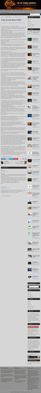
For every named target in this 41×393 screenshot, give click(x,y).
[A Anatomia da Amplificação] (30, 100)
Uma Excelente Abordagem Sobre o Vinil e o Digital (35, 269)
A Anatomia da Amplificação (34, 100)
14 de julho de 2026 (35, 126)
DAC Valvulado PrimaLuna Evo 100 (35, 262)
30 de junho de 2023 (35, 203)
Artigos (29, 19)
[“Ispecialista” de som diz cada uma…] (30, 166)
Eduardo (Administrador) (13, 22)
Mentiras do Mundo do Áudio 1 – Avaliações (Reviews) (35, 145)
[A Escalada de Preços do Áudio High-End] (30, 93)
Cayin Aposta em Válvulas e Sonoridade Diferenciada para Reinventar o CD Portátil (36, 69)
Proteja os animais (20, 10)
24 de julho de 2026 (35, 80)
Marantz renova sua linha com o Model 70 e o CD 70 (36, 86)
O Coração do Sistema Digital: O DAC (36, 138)
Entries (29, 294)
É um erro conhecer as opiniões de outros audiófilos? (36, 227)
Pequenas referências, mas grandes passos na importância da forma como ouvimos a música (36, 234)
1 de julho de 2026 (35, 133)
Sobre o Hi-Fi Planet (7, 10)
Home (2, 10)
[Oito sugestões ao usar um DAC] (30, 202)
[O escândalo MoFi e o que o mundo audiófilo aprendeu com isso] (30, 213)
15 (33, 252)
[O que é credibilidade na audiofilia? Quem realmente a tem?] (30, 172)
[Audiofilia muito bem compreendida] (30, 208)
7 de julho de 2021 (35, 271)
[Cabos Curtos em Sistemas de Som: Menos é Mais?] (30, 46)
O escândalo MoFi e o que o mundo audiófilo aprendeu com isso (35, 214)
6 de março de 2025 (35, 188)
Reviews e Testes (21, 22)
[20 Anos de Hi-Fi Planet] (30, 160)
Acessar (29, 292)
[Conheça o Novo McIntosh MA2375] (30, 132)
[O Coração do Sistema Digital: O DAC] (30, 138)
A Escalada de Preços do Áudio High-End (35, 93)
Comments (30, 296)
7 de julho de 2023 (35, 196)
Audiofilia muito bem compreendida (35, 207)
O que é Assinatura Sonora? (35, 61)
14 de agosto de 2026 (36, 33)
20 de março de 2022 (36, 222)
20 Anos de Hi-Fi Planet (36, 159)
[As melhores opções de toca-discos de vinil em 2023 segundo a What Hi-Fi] (30, 194)
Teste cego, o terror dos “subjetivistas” (35, 221)
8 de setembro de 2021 (36, 251)
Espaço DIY (29, 23)
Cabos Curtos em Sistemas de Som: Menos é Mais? (35, 46)
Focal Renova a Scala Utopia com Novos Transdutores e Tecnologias (35, 78)
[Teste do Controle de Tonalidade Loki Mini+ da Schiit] (30, 256)
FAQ (33, 10)
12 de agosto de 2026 (36, 56)
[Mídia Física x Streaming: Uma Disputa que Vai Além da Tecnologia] (30, 107)
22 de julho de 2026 (35, 94)
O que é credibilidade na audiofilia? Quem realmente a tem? (36, 172)
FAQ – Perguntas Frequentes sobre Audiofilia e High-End (35, 153)
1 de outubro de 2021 (36, 237)
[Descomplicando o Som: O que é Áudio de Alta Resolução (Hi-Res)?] (30, 115)
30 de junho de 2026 (35, 139)
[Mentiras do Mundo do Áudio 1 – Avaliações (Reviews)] (30, 145)
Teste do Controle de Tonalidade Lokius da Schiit (36, 249)
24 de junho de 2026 (35, 160)
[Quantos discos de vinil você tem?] (30, 277)
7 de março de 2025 (35, 180)
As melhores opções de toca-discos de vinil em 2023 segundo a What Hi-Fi (36, 194)
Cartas (30, 10)
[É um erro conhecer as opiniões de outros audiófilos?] (30, 227)
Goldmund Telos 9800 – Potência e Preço (36, 32)
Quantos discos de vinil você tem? (35, 276)
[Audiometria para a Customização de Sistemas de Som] (30, 243)
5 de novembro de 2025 (36, 167)
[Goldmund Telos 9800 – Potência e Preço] (30, 32)
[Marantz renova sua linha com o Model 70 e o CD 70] (30, 86)
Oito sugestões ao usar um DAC (35, 202)
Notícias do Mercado (31, 24)
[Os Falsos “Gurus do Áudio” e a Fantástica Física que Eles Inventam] (30, 123)
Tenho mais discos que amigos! (35, 179)
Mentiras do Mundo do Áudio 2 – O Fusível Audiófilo (36, 54)
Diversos (29, 21)
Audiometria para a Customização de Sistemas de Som (35, 243)
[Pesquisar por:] (35, 14)
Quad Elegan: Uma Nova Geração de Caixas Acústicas (35, 39)
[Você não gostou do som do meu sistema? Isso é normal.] (30, 186)
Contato (26, 10)
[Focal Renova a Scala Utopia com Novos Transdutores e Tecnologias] (30, 77)
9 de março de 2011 (5, 22)
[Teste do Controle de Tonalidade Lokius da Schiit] (30, 249)
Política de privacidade (5, 12)
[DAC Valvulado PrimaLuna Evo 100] (30, 263)
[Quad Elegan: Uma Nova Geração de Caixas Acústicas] (30, 39)
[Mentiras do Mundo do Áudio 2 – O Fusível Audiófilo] (30, 54)
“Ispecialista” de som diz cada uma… (35, 166)
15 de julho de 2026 (35, 109)
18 (33, 223)
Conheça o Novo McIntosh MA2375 (35, 131)
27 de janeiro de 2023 (36, 216)
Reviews (13, 10)
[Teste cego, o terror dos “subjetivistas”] (30, 221)
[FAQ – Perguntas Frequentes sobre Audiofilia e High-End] (30, 153)
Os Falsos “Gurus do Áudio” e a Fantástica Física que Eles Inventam (36, 124)
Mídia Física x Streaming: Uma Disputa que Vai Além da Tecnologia (36, 107)
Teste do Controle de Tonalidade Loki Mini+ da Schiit (36, 256)
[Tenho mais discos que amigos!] (30, 179)
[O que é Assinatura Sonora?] (30, 62)
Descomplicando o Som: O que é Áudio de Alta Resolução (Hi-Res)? (36, 115)
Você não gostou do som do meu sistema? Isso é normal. (36, 186)
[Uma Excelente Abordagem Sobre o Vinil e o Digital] (30, 269)
